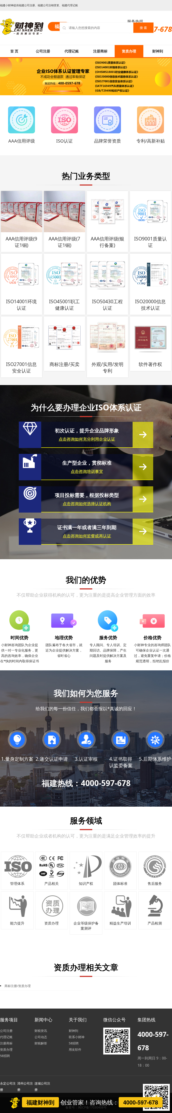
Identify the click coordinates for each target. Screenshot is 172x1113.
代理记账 (71, 51)
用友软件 (75, 1049)
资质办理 (129, 51)
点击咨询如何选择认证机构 (87, 503)
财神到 (157, 51)
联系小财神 (76, 1037)
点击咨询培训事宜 (87, 471)
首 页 (14, 51)
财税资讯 (40, 1031)
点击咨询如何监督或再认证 (87, 536)
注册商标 (100, 51)
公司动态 (40, 1037)
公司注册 (43, 51)
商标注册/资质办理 (17, 986)
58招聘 (5, 1056)
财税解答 (40, 1043)
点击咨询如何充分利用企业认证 (87, 439)
